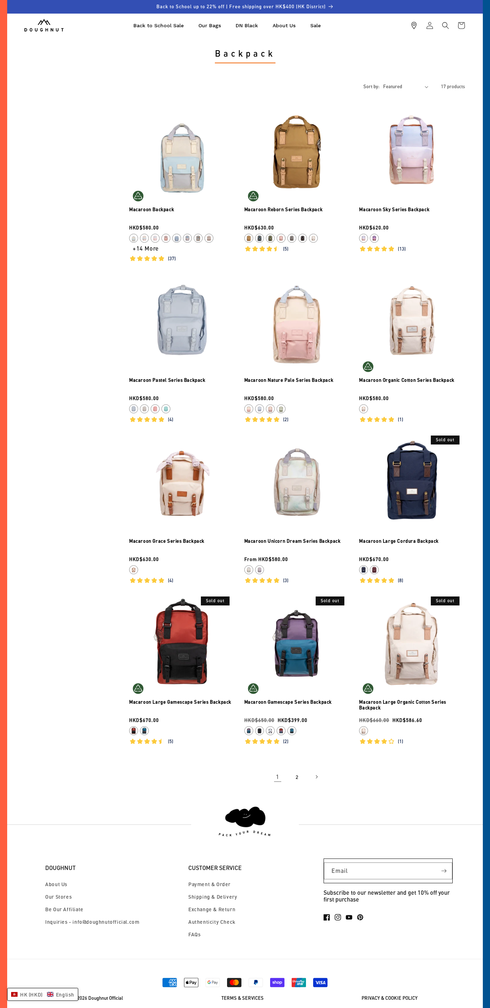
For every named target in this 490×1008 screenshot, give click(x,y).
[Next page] (316, 777)
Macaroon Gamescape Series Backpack (288, 702)
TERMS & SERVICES (242, 998)
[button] (445, 25)
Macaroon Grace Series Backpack (166, 541)
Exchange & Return (211, 909)
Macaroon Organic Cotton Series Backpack (406, 380)
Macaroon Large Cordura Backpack (399, 541)
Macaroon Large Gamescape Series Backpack (180, 702)
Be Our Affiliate (64, 909)
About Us (56, 884)
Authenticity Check (212, 922)
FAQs (194, 934)
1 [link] (277, 776)
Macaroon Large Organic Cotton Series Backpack (402, 705)
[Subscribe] (444, 870)
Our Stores (58, 897)
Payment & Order (209, 884)
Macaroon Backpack (151, 209)
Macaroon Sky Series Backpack (394, 209)
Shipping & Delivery (212, 897)
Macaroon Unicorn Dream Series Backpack (292, 541)
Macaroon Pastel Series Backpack (167, 380)
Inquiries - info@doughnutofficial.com (92, 922)
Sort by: (371, 86)
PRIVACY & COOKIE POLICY (390, 998)
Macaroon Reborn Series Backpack (283, 209)
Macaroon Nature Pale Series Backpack (289, 380)
